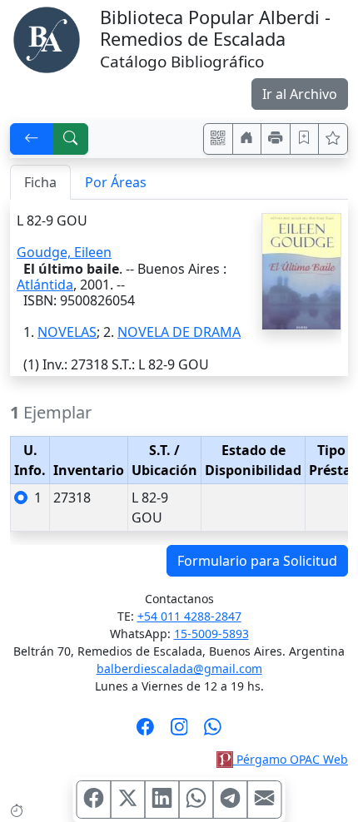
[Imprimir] (276, 139)
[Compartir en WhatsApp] (196, 799)
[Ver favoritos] (333, 139)
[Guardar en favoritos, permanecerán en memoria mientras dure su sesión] (305, 139)
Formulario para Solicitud (257, 561)
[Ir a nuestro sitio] (247, 139)
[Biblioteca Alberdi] (46, 38)
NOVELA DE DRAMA (179, 332)
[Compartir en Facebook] (94, 799)
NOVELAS (67, 332)
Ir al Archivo (299, 94)
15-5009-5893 (211, 633)
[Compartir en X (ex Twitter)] (128, 799)
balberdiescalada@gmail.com (179, 668)
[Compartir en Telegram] (230, 799)
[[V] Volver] (31, 139)
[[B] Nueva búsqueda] (70, 139)
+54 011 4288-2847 (189, 616)
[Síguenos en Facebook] (145, 732)
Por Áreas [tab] (116, 182)
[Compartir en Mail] (264, 799)
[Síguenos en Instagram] (179, 732)
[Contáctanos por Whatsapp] (213, 732)
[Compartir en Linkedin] (162, 799)
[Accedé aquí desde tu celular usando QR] (218, 139)
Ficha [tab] (40, 182)
